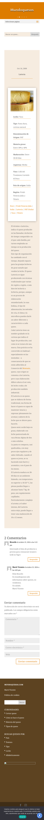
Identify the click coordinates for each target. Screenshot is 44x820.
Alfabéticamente (12, 755)
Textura (9, 742)
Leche (8, 751)
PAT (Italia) (29, 209)
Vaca (13, 213)
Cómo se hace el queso (15, 718)
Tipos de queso (12, 726)
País (7, 738)
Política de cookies (11, 695)
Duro (12, 206)
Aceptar (22, 817)
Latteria (19, 209)
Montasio (26, 368)
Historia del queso (13, 722)
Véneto (20, 213)
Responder (34, 559)
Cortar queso (11, 713)
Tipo (8, 746)
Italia (12, 209)
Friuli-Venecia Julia (24, 206)
